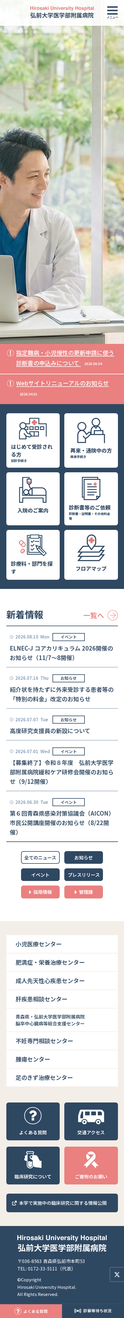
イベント (69, 637)
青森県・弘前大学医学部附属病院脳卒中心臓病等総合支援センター (50, 1020)
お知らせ (69, 678)
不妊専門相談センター (44, 1041)
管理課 (86, 891)
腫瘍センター (33, 1059)
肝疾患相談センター (41, 999)
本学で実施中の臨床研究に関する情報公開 (63, 1202)
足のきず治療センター (44, 1077)
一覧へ (93, 615)
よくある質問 (35, 1311)
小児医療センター (39, 944)
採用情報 (42, 891)
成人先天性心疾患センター (50, 980)
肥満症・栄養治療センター (50, 962)
